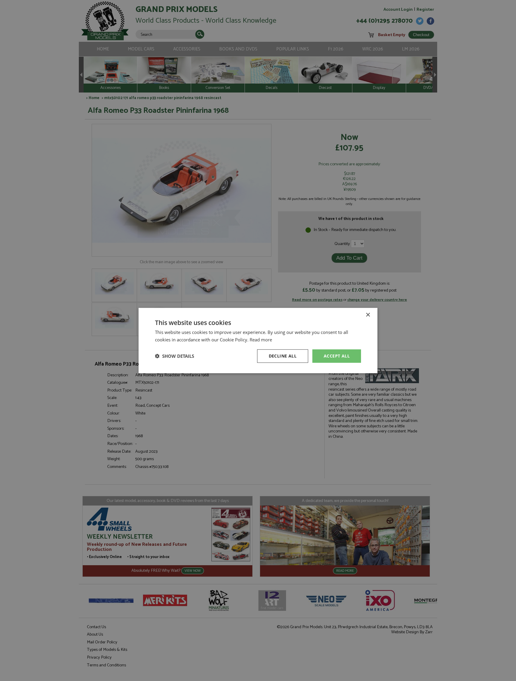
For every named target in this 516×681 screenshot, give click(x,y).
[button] (174, 356)
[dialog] (258, 340)
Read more (261, 340)
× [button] (368, 315)
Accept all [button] (337, 356)
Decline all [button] (283, 356)
